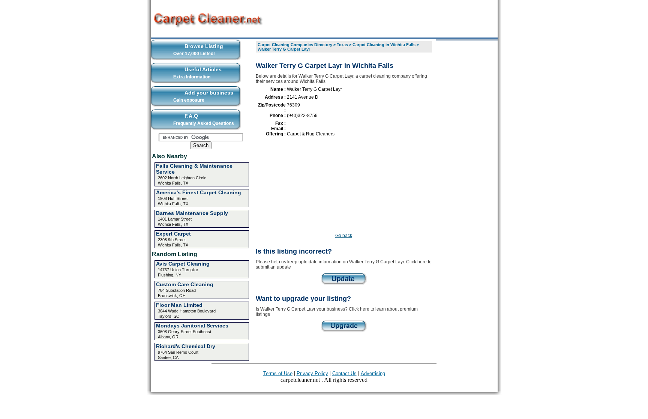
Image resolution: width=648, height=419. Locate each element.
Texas (342, 44)
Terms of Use (277, 373)
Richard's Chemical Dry (185, 346)
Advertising (373, 373)
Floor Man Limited (179, 305)
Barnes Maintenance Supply (192, 213)
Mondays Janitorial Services (192, 326)
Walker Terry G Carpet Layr (284, 49)
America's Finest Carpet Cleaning (198, 192)
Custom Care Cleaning (184, 284)
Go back (343, 235)
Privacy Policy (312, 373)
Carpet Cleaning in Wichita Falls (384, 44)
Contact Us (344, 373)
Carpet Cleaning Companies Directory (295, 44)
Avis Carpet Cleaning (183, 264)
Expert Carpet (173, 234)
